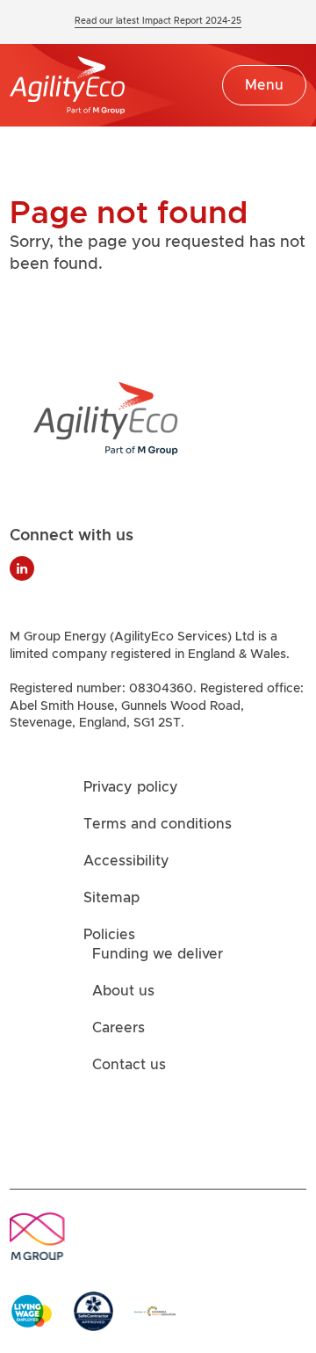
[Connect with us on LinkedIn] (22, 568)
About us (123, 992)
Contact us (129, 1066)
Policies (109, 936)
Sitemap (111, 899)
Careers (118, 1029)
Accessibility (126, 862)
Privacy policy (130, 788)
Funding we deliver (157, 955)
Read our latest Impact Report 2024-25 (158, 21)
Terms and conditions (157, 825)
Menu (264, 85)
